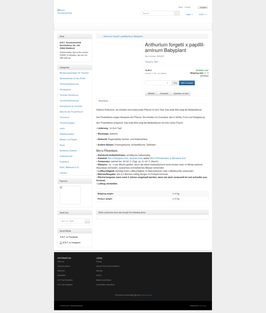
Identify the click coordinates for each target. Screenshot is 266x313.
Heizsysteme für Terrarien (71, 106)
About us (60, 261)
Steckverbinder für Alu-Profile (72, 78)
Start (156, 61)
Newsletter (61, 275)
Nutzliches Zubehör (68, 150)
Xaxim (62, 145)
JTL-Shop (202, 305)
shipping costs (146, 295)
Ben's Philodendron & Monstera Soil (168, 158)
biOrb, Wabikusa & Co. (70, 167)
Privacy (99, 261)
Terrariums (64, 117)
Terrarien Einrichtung (69, 95)
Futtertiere (64, 161)
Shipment (61, 270)
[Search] (177, 13)
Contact (187, 7)
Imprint (98, 275)
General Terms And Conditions (107, 266)
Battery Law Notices (103, 280)
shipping (163, 73)
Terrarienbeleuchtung (69, 100)
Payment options (63, 266)
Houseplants (65, 89)
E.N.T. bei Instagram (65, 284)
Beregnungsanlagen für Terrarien (74, 72)
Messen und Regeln (68, 139)
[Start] (99, 36)
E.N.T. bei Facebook (65, 280)
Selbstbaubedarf (67, 133)
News (180, 7)
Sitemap (99, 270)
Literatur (63, 172)
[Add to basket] (87, 221)
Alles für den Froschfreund (71, 111)
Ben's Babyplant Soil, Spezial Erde (125, 158)
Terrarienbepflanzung (69, 83)
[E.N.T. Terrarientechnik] (81, 13)
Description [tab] (103, 100)
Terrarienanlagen (67, 122)
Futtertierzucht (66, 156)
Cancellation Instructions (105, 284)
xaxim (62, 128)
